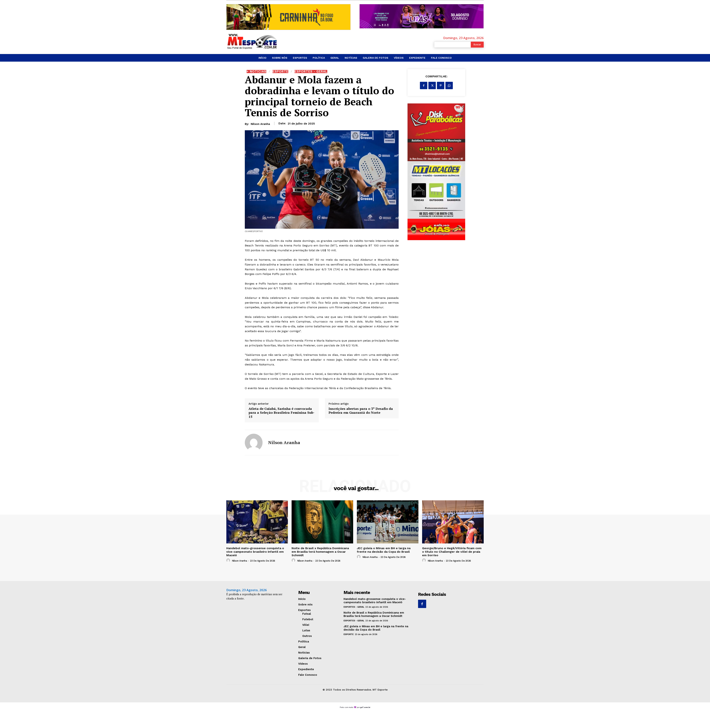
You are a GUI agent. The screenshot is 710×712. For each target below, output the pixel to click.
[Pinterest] (440, 85)
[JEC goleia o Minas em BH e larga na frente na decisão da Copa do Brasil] (387, 521)
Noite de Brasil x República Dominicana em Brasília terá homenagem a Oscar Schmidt (320, 551)
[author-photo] (228, 560)
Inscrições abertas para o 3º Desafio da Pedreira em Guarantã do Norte (361, 411)
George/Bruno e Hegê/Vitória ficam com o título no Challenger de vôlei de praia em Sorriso (451, 551)
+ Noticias (256, 71)
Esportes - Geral (311, 71)
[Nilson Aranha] (254, 442)
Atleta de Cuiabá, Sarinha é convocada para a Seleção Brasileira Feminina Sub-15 (281, 413)
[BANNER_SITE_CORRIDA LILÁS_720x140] (422, 16)
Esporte (280, 71)
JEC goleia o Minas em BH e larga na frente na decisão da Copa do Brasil (383, 549)
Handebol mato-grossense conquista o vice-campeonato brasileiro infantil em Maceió (255, 551)
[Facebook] (423, 85)
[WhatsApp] (449, 85)
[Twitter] (432, 85)
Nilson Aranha (260, 124)
